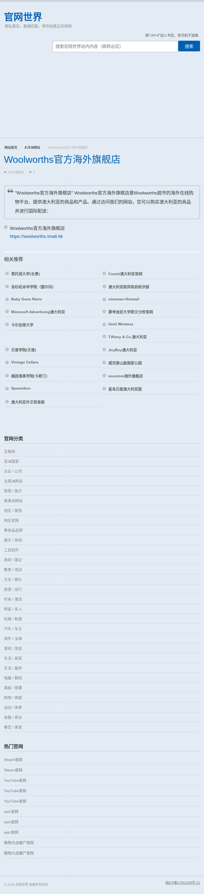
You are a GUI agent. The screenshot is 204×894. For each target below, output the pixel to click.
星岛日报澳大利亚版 (125, 389)
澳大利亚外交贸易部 (28, 402)
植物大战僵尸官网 (19, 843)
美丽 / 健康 (13, 688)
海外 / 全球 (13, 638)
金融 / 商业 (13, 717)
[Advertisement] (102, 97)
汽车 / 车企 (13, 629)
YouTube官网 (15, 780)
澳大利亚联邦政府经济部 (128, 287)
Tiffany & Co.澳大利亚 (127, 337)
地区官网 (11, 520)
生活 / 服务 (13, 668)
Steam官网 (13, 760)
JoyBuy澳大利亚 (122, 350)
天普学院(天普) (23, 350)
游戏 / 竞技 (13, 648)
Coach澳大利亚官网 (125, 274)
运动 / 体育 (13, 707)
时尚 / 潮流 (13, 599)
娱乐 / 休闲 (13, 540)
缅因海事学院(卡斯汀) (29, 376)
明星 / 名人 (13, 609)
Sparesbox (21, 388)
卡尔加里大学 (22, 325)
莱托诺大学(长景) (25, 274)
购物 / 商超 (13, 698)
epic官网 (11, 811)
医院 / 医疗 (13, 491)
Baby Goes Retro (26, 299)
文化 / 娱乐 (13, 579)
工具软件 (11, 550)
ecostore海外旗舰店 (125, 376)
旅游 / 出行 (13, 589)
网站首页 (11, 148)
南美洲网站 (13, 501)
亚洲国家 (11, 461)
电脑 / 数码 (13, 678)
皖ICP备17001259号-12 (182, 883)
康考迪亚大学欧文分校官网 (130, 312)
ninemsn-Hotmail (123, 299)
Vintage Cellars (25, 362)
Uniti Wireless (120, 324)
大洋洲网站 (32, 148)
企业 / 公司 (13, 471)
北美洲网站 (13, 481)
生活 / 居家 (13, 658)
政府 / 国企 (13, 560)
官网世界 (23, 17)
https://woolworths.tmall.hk (36, 236)
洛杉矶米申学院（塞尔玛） (33, 287)
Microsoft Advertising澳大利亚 (38, 312)
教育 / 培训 (13, 570)
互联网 (9, 451)
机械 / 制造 (13, 619)
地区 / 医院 (13, 510)
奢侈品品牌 (13, 530)
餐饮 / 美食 (13, 727)
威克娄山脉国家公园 (125, 363)
